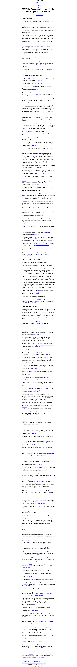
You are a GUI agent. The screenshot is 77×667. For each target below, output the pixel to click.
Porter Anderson (39, 15)
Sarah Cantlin (25, 588)
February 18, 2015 (41, 80)
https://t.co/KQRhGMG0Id (36, 254)
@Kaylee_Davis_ (26, 551)
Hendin (23, 226)
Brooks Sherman (40, 481)
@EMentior (49, 501)
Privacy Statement (39, 7)
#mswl (34, 133)
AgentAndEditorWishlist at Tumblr (41, 245)
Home (39, 3)
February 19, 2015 (34, 414)
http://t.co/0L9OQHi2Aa (48, 345)
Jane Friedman (41, 83)
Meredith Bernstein (39, 327)
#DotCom (51, 621)
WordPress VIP (41, 666)
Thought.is (38, 2)
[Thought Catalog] (40, 0)
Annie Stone (35, 641)
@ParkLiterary (32, 131)
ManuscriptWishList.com (35, 238)
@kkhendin (39, 621)
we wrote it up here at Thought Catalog (35, 64)
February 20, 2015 (37, 255)
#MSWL (28, 78)
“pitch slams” (38, 94)
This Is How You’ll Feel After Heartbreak (31, 661)
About (39, 5)
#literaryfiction (25, 379)
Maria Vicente (35, 382)
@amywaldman (49, 593)
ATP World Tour (29, 178)
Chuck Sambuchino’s (34, 46)
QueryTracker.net (49, 47)
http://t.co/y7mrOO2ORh (27, 133)
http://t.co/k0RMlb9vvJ (45, 388)
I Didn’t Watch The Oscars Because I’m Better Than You (34, 663)
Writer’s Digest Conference (29, 94)
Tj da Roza (33, 579)
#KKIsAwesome (45, 621)
